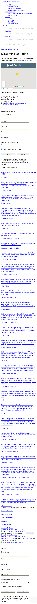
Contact (7, 25)
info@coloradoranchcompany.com (15, 103)
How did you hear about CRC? (10, 142)
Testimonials (8, 36)
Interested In (4, 137)
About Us (7, 17)
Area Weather (5, 521)
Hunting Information (7, 511)
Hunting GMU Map (7, 514)
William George (13, 23)
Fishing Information (7, 517)
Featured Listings (10, 5)
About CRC (12, 18)
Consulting (8, 31)
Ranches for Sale (10, 12)
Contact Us (30, 533)
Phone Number (5, 132)
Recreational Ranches (14, 8)
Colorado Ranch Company (9, 535)
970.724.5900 (28, 538)
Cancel (23, 154)
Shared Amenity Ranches (16, 10)
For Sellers (11, 22)
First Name (4, 121)
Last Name (4, 126)
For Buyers (11, 20)
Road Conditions (6, 524)
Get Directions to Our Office (9, 105)
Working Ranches (13, 6)
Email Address (6, 114)
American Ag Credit (7, 528)
